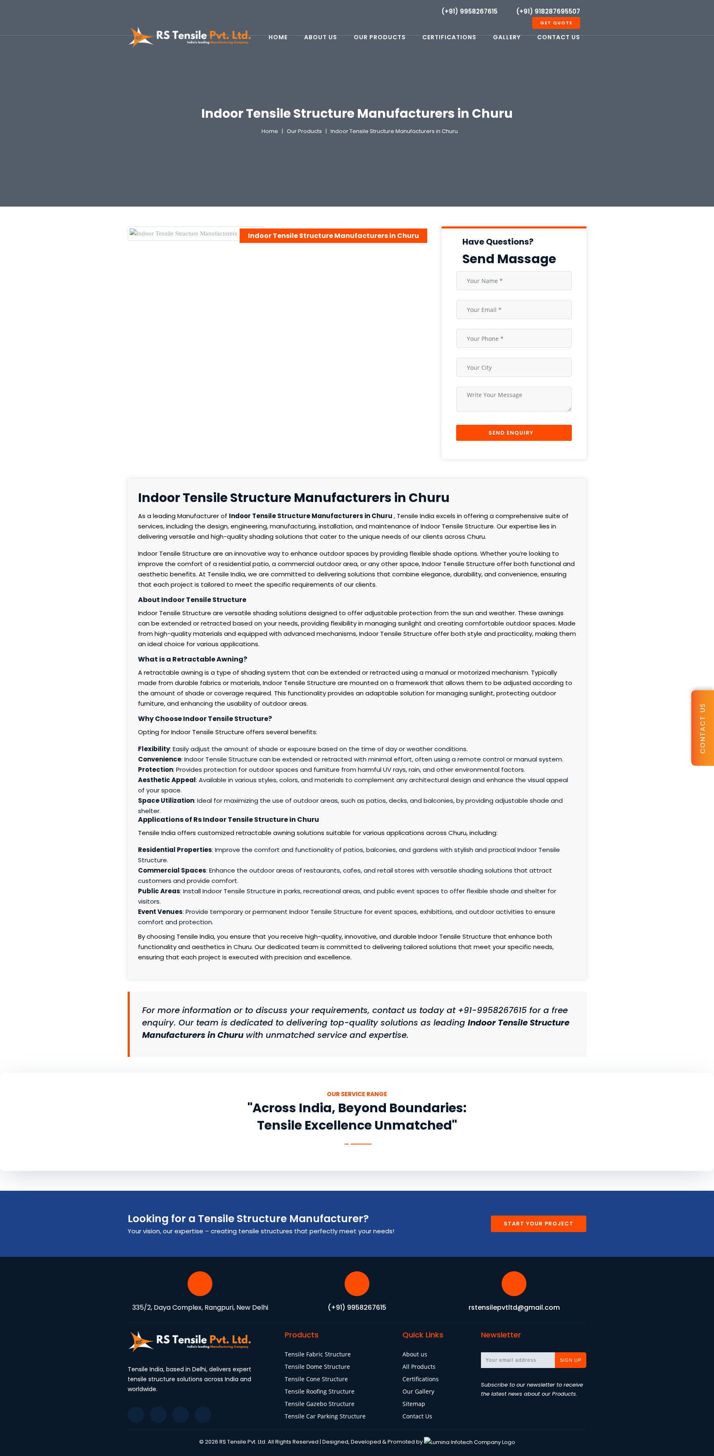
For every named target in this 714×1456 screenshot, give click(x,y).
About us (414, 1354)
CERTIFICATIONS (449, 37)
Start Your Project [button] (539, 1224)
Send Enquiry (511, 433)
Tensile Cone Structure (316, 1379)
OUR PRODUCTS (380, 37)
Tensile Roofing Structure (320, 1391)
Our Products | (309, 131)
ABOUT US (320, 37)
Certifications (420, 1379)
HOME (278, 37)
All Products (419, 1366)
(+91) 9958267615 (469, 11)
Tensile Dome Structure (317, 1366)
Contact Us (417, 1416)
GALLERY (507, 37)
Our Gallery (418, 1391)
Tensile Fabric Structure (318, 1354)
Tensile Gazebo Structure (320, 1404)
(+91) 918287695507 (548, 11)
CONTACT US (558, 37)
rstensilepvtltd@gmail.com (514, 1307)
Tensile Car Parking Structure (325, 1416)
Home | (273, 131)
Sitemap (413, 1404)
